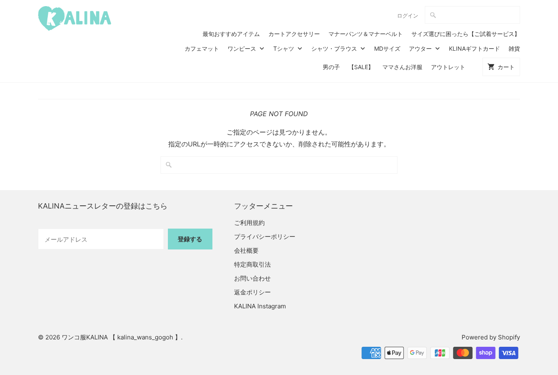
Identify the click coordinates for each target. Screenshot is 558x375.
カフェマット (202, 48)
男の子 (331, 66)
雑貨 (514, 48)
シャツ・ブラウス (335, 48)
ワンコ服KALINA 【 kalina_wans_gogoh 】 (121, 337)
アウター (421, 48)
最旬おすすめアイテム (231, 33)
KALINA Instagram (260, 306)
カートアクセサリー (294, 33)
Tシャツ (284, 48)
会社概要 (246, 250)
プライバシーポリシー (264, 236)
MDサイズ (387, 48)
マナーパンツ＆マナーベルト (365, 33)
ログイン (407, 15)
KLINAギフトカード (474, 48)
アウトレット (448, 66)
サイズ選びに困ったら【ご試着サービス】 (465, 33)
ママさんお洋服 (402, 66)
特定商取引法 (252, 264)
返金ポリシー (252, 292)
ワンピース (243, 48)
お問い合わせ (252, 278)
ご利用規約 (249, 223)
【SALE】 (361, 66)
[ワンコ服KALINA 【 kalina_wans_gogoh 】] (75, 18)
